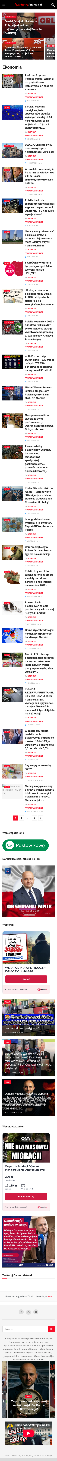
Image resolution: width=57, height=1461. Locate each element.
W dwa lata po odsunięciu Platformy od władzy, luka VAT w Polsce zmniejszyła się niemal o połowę (39, 176)
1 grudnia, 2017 (33, 683)
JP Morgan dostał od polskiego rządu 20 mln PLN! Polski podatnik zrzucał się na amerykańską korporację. (39, 297)
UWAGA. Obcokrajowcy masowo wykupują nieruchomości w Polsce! (39, 148)
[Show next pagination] (40, 818)
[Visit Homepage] (28, 5)
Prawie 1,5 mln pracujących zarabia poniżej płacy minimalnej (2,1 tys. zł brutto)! (39, 608)
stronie (40, 1359)
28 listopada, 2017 (34, 780)
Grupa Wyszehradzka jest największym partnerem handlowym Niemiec (39, 633)
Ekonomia (10, 17)
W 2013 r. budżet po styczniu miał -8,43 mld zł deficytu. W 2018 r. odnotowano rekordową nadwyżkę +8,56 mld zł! (39, 363)
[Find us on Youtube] (35, 1311)
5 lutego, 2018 (33, 541)
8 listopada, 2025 (14, 1112)
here (49, 1296)
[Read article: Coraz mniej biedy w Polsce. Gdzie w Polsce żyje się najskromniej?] (12, 552)
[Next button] (52, 1389)
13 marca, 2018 (33, 316)
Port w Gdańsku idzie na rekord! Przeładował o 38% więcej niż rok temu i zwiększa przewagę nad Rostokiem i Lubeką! (39, 495)
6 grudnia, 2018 (33, 139)
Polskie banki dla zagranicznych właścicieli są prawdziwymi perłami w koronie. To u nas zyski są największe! (39, 207)
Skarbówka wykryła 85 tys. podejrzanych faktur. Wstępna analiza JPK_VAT (39, 268)
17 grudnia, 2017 (33, 648)
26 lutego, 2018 (33, 409)
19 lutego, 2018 (33, 482)
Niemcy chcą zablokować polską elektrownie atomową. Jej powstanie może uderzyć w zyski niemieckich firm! (39, 238)
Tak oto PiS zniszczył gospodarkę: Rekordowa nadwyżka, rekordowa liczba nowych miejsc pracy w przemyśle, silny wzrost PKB (39, 663)
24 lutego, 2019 (33, 101)
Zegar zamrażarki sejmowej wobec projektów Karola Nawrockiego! (29, 1405)
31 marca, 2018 (33, 226)
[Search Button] (53, 4)
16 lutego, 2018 (33, 513)
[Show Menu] (3, 4)
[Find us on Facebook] (21, 1311)
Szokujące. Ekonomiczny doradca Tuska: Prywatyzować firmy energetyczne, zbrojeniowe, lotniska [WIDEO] (23, 51)
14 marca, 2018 (33, 284)
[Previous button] (4, 1389)
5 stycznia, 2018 (33, 624)
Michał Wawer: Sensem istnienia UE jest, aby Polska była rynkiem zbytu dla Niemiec (38, 393)
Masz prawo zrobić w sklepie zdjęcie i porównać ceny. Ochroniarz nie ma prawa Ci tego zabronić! (39, 422)
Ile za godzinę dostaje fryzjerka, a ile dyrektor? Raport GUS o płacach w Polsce (39, 524)
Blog (7, 107)
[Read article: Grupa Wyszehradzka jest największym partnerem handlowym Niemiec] (12, 635)
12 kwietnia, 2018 (34, 194)
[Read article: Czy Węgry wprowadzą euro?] (12, 771)
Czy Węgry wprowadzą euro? (38, 767)
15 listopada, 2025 (14, 1032)
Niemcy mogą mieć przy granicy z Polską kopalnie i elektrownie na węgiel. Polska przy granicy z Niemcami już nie (39, 793)
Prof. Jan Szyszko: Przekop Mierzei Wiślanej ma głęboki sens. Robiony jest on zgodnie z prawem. (39, 82)
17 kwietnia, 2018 (34, 163)
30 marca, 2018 (33, 257)
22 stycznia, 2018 (34, 596)
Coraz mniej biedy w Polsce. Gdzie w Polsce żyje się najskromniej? (38, 550)
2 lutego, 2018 (33, 565)
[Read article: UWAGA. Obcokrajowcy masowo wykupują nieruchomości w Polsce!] (12, 150)
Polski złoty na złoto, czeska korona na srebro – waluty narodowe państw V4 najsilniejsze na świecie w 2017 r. (39, 578)
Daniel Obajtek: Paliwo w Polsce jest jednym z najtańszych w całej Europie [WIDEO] (23, 27)
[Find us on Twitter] (28, 1312)
